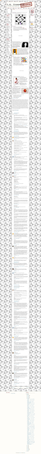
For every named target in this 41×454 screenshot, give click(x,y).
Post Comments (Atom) (22, 389)
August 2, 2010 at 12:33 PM (16, 300)
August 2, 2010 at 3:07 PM (16, 309)
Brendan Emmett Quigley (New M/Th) (8, 43)
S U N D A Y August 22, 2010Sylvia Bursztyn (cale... (30, 412)
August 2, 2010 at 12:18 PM (16, 284)
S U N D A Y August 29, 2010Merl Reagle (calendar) (30, 401)
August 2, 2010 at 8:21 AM (16, 189)
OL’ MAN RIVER (25, 125)
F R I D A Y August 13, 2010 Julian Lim (31, 426)
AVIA (18, 97)
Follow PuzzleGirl (14, 98)
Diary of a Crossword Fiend (8, 26)
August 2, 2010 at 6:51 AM (16, 154)
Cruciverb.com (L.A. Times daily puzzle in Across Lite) (8, 17)
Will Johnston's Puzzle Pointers (8, 40)
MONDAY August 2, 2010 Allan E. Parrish (15, 10)
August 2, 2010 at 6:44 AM (16, 138)
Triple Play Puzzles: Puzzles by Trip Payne (8, 52)
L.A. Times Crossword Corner (8, 36)
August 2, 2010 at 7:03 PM (16, 364)
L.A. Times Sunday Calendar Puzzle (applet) (8, 21)
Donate (7, 12)
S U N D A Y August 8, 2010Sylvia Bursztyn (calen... (30, 432)
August (28, 398)
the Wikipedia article (20, 358)
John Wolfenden (15, 336)
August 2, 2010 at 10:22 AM (16, 238)
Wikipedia (17, 230)
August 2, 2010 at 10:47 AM (16, 261)
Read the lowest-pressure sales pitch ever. (32, 25)
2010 (27, 394)
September (28, 397)
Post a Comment (14, 384)
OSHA (20, 95)
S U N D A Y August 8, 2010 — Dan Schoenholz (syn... (30, 434)
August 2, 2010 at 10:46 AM (16, 255)
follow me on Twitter (13, 393)
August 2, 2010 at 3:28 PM (16, 325)
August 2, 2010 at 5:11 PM (16, 340)
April (27, 447)
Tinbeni (14, 175)
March (27, 448)
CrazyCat (15, 245)
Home (20, 387)
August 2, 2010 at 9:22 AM (16, 207)
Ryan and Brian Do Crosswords (8, 34)
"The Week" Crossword (8, 50)
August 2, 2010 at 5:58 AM (16, 135)
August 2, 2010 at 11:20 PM (16, 383)
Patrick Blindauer (8, 32)
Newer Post (13, 387)
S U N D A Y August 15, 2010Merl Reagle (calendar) (30, 422)
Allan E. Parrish (15, 110)
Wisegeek (20, 230)
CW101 (7, 11)
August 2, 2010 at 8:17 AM (16, 184)
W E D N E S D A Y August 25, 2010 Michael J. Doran (30, 408)
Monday (17, 110)
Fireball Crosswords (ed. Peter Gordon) (8, 45)
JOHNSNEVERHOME (16, 131)
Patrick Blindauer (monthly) (8, 49)
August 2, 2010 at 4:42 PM (16, 335)
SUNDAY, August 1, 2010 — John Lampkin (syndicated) (30, 443)
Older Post (27, 387)
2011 (27, 393)
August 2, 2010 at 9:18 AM (16, 204)
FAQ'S (20, 96)
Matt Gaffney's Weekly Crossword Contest (8, 47)
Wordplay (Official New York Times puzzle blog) (8, 30)
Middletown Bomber (16, 136)
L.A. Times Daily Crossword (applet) (8, 19)
